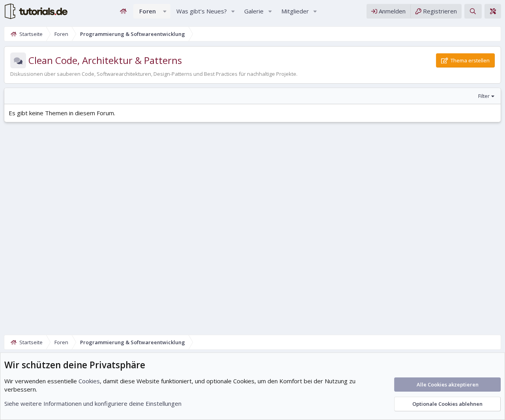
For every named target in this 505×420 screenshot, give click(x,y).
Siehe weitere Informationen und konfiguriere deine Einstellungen (92, 403)
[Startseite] (123, 11)
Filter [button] (484, 95)
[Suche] (472, 11)
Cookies (89, 381)
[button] (164, 11)
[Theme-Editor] (492, 11)
